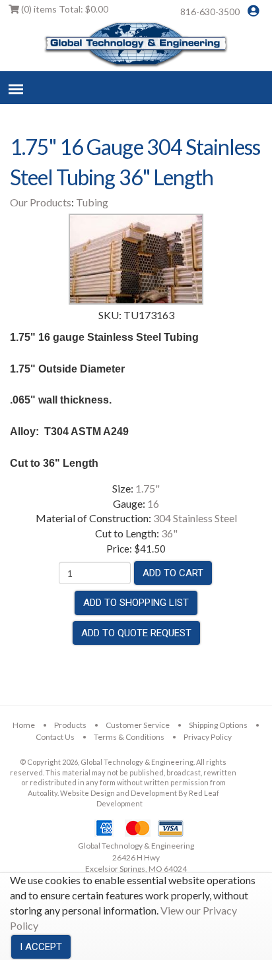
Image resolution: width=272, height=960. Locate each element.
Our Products (40, 202)
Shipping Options (218, 725)
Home (24, 725)
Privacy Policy (208, 737)
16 (153, 503)
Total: (64, 9)
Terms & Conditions (129, 737)
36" (169, 533)
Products (70, 725)
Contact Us (55, 737)
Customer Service (138, 725)
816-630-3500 (210, 11)
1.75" (147, 488)
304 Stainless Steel (195, 518)
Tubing (92, 202)
